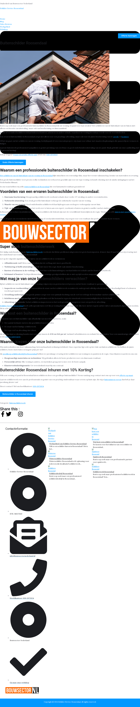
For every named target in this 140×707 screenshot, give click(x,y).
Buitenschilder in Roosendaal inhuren (18, 394)
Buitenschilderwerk (17, 403)
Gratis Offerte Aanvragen (13, 162)
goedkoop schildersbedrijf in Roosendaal (20, 354)
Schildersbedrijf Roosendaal (61, 473)
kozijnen (125, 137)
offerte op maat (126, 375)
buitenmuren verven (112, 379)
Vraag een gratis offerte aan (25, 155)
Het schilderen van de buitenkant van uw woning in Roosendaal (26, 175)
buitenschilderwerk (34, 252)
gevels (116, 137)
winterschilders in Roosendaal (36, 187)
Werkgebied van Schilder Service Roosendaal (68, 444)
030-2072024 (51, 155)
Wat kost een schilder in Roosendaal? (108, 442)
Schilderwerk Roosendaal (103, 472)
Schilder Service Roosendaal (12, 8)
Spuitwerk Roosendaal (102, 457)
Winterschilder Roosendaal (60, 458)
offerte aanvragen (12, 337)
